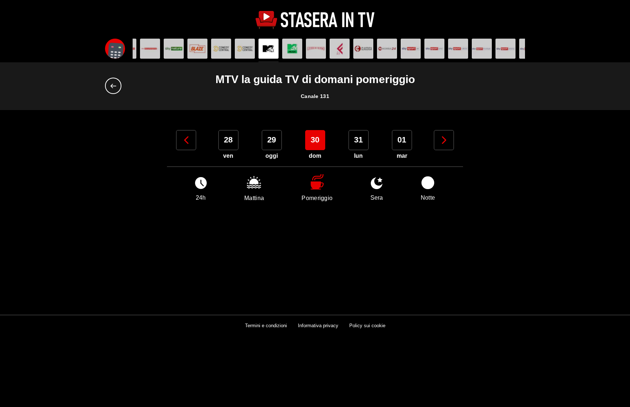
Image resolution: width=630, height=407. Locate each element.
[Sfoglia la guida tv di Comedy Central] (221, 49)
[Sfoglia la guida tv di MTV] (268, 49)
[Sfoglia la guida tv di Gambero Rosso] (316, 49)
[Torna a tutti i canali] (115, 86)
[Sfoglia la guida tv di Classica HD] (363, 49)
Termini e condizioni (266, 325)
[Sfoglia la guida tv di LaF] (340, 49)
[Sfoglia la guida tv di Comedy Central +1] (245, 49)
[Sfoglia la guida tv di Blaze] (197, 49)
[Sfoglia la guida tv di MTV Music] (292, 49)
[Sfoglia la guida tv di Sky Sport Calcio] (458, 49)
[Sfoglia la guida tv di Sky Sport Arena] (505, 49)
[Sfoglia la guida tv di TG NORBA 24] (387, 49)
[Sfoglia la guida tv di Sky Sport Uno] (434, 49)
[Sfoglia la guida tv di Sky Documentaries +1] (150, 49)
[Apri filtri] (115, 49)
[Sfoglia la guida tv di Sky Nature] (174, 49)
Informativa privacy (318, 325)
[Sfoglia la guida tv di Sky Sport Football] (482, 49)
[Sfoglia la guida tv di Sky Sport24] (411, 49)
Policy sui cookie (367, 325)
